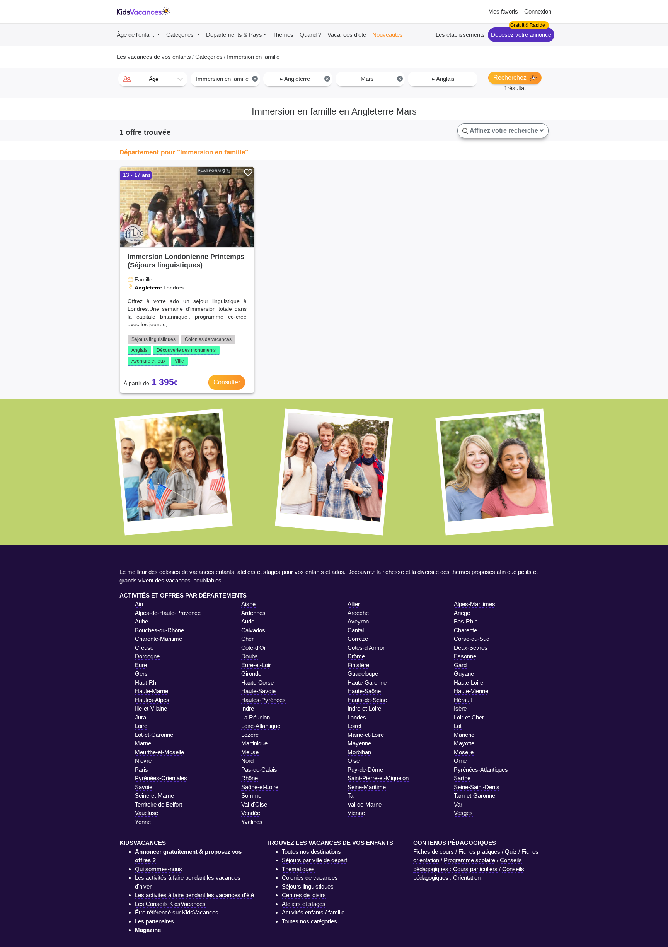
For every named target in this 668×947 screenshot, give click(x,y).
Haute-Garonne (367, 682)
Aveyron (358, 621)
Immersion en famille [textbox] (226, 78)
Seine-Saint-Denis (476, 787)
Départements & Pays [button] (234, 34)
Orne (460, 760)
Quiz (511, 851)
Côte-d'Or (253, 647)
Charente (465, 630)
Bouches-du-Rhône (159, 630)
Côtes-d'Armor (366, 647)
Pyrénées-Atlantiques (481, 769)
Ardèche (358, 613)
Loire (141, 726)
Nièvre (143, 760)
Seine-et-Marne (154, 795)
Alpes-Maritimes (474, 604)
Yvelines (251, 822)
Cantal (356, 630)
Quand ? (310, 34)
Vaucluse (146, 813)
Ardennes (253, 613)
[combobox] (152, 79)
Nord (247, 760)
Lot (458, 726)
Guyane (464, 673)
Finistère (358, 665)
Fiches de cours (433, 851)
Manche (464, 734)
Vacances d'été (346, 34)
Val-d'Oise (254, 804)
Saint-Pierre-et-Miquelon (378, 778)
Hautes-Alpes (152, 700)
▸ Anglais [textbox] (443, 78)
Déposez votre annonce (521, 34)
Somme (251, 795)
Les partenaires (154, 921)
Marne (143, 743)
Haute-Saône (364, 691)
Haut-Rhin (147, 682)
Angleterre (148, 287)
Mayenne (359, 743)
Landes (357, 717)
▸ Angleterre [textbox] (304, 78)
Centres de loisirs (304, 895)
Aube (141, 621)
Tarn (353, 795)
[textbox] (153, 79)
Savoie (143, 787)
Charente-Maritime (158, 638)
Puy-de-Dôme (365, 769)
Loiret (354, 726)
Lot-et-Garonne (154, 734)
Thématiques (298, 869)
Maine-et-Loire (366, 734)
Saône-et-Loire (259, 787)
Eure (141, 665)
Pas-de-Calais (259, 769)
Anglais (139, 350)
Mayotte (464, 743)
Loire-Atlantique (260, 726)
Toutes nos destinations (311, 851)
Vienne (356, 813)
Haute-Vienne (471, 691)
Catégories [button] (180, 34)
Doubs (249, 656)
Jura (140, 717)
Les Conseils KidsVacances (170, 904)
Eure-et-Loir (256, 665)
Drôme (356, 656)
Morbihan (359, 752)
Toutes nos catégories (309, 921)
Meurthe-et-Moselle (159, 752)
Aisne (248, 604)
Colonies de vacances (208, 339)
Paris (141, 769)
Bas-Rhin (465, 621)
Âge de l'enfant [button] (136, 34)
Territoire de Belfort (158, 804)
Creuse (144, 647)
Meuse (250, 752)
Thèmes (283, 34)
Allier (354, 604)
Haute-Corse (257, 682)
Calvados (253, 630)
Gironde (251, 673)
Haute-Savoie (258, 691)
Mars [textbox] (381, 78)
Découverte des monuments (186, 350)
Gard (460, 665)
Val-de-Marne (365, 804)
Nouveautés (387, 34)
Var (458, 804)
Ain (139, 604)
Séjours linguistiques (153, 339)
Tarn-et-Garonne (474, 795)
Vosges (463, 813)
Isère (460, 708)
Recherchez (510, 77)
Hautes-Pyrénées (263, 700)
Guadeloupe (363, 673)
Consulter (226, 382)
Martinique (254, 743)
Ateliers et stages (303, 904)
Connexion (537, 11)
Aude (247, 621)
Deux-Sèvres (470, 647)
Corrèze (358, 638)
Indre (247, 708)
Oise (354, 760)
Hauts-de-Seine (367, 700)
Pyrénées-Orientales (161, 778)
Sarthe (462, 778)
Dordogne (147, 656)
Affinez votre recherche (504, 130)
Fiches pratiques (479, 851)
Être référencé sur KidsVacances (176, 912)
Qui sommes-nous (158, 869)
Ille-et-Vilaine (151, 708)
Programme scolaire (469, 860)
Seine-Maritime (367, 787)
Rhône (249, 778)
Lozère (250, 734)
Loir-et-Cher (469, 717)
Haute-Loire (468, 682)
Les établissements (460, 34)
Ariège (462, 613)
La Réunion (255, 717)
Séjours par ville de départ (314, 860)
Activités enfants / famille (313, 912)
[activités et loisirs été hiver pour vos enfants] (143, 12)
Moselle (464, 752)
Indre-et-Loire (364, 708)
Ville (179, 361)
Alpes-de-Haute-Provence (168, 613)
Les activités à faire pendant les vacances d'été (194, 895)
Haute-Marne (151, 691)
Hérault (463, 700)
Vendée (250, 813)
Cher (247, 638)
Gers (141, 673)
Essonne (465, 656)
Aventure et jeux (148, 361)
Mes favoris (503, 11)
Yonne (143, 822)
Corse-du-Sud (471, 638)
